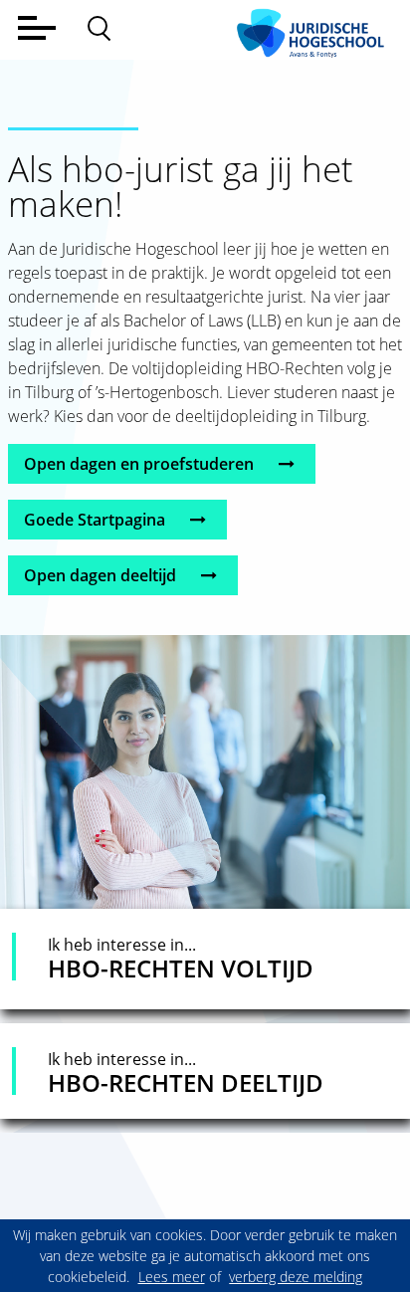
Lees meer (171, 1276)
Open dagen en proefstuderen (141, 464)
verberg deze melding (295, 1276)
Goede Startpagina (96, 520)
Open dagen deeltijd (102, 575)
